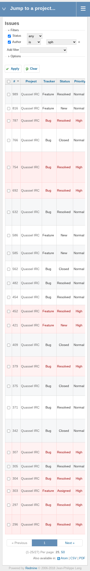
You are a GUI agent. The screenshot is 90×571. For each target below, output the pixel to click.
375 (15, 386)
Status (16, 35)
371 (15, 407)
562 (15, 269)
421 (15, 325)
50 (63, 552)
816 (15, 108)
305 (15, 466)
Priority (80, 81)
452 (15, 311)
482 (15, 283)
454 (15, 297)
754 (15, 167)
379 (15, 366)
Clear (33, 68)
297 (15, 505)
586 (15, 235)
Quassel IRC (30, 94)
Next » (70, 543)
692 (15, 190)
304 (15, 478)
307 (15, 452)
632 (15, 212)
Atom (64, 558)
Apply (15, 68)
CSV (73, 558)
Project (31, 81)
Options (16, 56)
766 (15, 140)
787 (15, 120)
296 (15, 524)
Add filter (13, 49)
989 (15, 94)
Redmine (31, 568)
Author (16, 42)
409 (15, 345)
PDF (82, 558)
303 (15, 491)
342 (15, 431)
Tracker (49, 81)
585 (15, 253)
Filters (15, 30)
